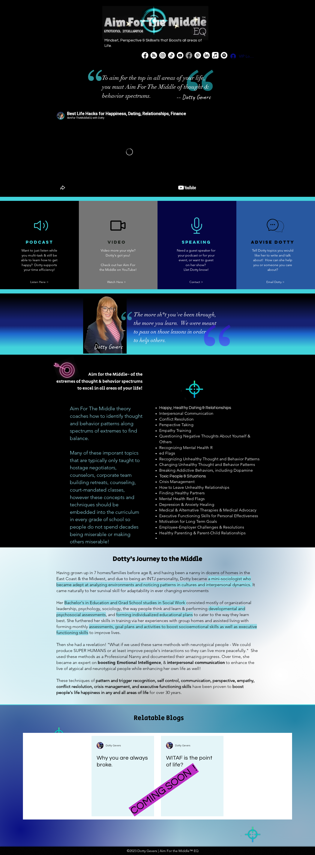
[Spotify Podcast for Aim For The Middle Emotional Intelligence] (224, 55)
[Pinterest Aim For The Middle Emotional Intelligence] (197, 55)
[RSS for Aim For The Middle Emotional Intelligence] (153, 55)
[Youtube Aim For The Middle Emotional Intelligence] (180, 55)
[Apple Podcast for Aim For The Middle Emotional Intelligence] (215, 55)
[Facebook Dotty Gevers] (189, 55)
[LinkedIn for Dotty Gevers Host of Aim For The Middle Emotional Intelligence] (206, 55)
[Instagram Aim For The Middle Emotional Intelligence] (162, 55)
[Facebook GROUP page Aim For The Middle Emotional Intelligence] (145, 55)
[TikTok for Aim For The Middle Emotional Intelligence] (171, 55)
